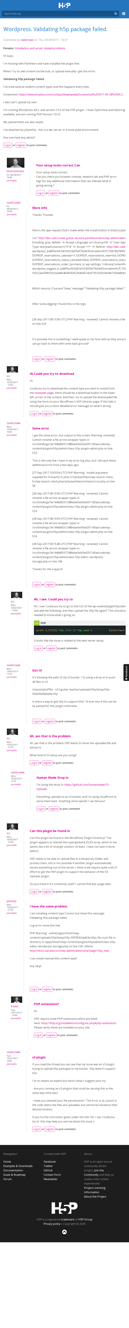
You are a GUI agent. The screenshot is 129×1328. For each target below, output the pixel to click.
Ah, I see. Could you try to (53, 599)
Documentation (13, 1170)
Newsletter (51, 1179)
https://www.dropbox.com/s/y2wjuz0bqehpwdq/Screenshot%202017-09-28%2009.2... (71, 94)
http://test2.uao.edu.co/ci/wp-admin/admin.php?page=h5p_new (69, 951)
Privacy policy (52, 1224)
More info (39, 208)
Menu (123, 15)
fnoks (14, 1006)
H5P (64, 1208)
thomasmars (15, 171)
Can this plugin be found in (50, 831)
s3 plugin (39, 1057)
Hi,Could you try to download (52, 374)
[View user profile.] (16, 167)
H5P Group (85, 1219)
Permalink (12, 180)
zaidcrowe (27, 40)
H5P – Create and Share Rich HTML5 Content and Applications (64, 6)
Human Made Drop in (52, 778)
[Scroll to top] (64, 1235)
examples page (44, 393)
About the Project (95, 1196)
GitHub (48, 1170)
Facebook (50, 1161)
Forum (7, 1179)
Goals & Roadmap (14, 1175)
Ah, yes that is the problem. (50, 736)
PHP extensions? (46, 1004)
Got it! (37, 670)
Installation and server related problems (40, 48)
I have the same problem (48, 906)
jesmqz (11, 901)
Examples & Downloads (18, 1166)
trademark (67, 1219)
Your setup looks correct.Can (58, 165)
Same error (40, 428)
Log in (7, 145)
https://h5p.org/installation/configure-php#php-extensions (78, 1023)
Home (7, 1161)
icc (8, 376)
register (21, 145)
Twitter (48, 1166)
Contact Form (52, 1175)
